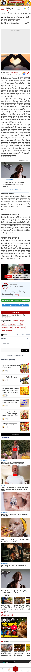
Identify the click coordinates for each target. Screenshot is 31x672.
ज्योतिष (4, 324)
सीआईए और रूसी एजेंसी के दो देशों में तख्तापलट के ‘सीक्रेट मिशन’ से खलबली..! (6, 653)
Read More (8, 276)
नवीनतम (6, 641)
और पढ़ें (17, 295)
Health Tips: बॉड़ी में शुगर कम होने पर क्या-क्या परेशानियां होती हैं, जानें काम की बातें (19, 607)
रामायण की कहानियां (19, 327)
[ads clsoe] (30, 662)
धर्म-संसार (20, 324)
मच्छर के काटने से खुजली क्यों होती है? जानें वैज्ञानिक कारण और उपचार (6, 607)
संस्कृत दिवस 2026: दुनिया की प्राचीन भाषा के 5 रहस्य (19, 653)
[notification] (28, 8)
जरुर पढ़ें (6, 595)
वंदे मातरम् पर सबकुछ (20, 13)
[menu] (2, 8)
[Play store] (25, 8)
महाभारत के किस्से (7, 327)
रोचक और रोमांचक (7, 331)
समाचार (3, 13)
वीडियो (6, 612)
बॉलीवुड (10, 13)
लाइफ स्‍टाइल (11, 324)
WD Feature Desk (13, 72)
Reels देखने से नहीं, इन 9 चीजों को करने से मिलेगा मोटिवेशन (13, 316)
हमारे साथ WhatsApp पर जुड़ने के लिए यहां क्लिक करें (15, 300)
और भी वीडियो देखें (7, 615)
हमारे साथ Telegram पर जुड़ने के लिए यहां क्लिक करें (15, 305)
